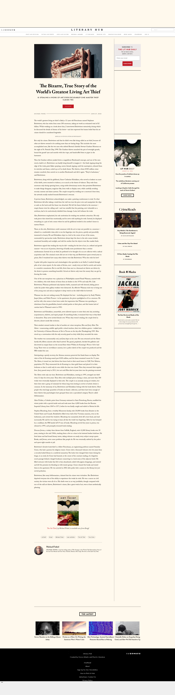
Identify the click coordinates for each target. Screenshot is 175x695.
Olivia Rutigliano (128, 236)
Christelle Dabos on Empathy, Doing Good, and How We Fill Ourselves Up (127, 638)
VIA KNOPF (68, 106)
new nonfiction (71, 537)
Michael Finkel (40, 114)
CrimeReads (138, 34)
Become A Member (77, 34)
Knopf (50, 537)
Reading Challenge (114, 34)
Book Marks (128, 34)
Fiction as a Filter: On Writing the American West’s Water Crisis (74, 638)
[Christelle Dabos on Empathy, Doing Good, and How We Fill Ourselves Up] (127, 633)
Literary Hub (87, 29)
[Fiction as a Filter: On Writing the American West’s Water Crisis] (74, 633)
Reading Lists (101, 34)
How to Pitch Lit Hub (87, 673)
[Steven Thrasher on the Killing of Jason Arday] (48, 633)
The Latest (87, 614)
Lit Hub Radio (90, 34)
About (87, 666)
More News (127, 195)
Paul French (128, 246)
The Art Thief (52, 528)
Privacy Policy (88, 680)
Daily (127, 168)
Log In (147, 34)
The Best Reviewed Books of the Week (128, 316)
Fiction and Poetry (47, 34)
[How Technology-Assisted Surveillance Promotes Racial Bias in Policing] (101, 633)
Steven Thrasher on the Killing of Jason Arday (47, 638)
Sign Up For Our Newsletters (87, 670)
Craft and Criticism (32, 34)
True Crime (92, 537)
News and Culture (63, 34)
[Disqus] (68, 578)
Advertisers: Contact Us (87, 677)
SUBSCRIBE (127, 63)
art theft (44, 537)
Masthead (87, 663)
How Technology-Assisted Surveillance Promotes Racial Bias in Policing (101, 638)
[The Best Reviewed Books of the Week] (128, 294)
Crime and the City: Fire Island (127, 243)
